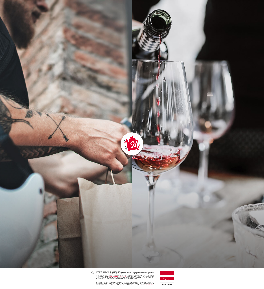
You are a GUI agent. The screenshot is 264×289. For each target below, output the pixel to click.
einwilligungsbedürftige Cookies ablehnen (167, 279)
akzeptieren (167, 272)
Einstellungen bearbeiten (167, 284)
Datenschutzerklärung (149, 284)
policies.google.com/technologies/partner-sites (117, 276)
